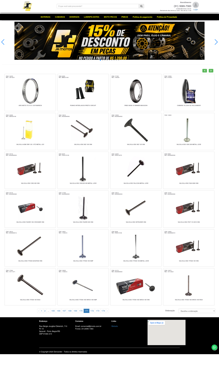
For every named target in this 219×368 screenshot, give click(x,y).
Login (196, 9)
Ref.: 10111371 (10, 272)
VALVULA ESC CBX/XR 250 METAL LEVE (83, 183)
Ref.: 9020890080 (11, 194)
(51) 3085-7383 (182, 6)
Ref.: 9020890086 (170, 194)
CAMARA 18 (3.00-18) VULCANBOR (189, 105)
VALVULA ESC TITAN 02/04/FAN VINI (30, 261)
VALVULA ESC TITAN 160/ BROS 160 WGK (189, 300)
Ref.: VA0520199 (11, 116)
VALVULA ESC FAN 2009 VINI (188, 183)
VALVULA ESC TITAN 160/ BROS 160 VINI (136, 300)
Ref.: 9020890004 (11, 155)
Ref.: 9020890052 (117, 194)
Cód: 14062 (168, 231)
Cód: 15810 (62, 115)
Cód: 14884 (168, 115)
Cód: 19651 (62, 231)
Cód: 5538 (115, 231)
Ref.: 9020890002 (117, 116)
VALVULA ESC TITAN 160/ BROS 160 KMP (83, 300)
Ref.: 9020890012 (11, 233)
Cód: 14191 (168, 193)
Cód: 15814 (9, 231)
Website (114, 326)
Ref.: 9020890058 (170, 155)
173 (97, 310)
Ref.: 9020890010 (170, 233)
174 (103, 310)
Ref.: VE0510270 (117, 155)
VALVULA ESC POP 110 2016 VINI (189, 222)
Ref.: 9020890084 (117, 272)
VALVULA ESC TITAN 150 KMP (83, 261)
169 (75, 310)
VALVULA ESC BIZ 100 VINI (83, 144)
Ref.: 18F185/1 (10, 77)
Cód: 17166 (62, 193)
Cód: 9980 (168, 154)
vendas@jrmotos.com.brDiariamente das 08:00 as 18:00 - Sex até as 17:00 (175, 9)
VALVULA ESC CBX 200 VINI (30, 183)
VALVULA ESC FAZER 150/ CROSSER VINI (30, 222)
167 (64, 310)
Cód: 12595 (9, 115)
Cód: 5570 (62, 154)
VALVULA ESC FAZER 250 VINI (83, 222)
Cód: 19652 (62, 270)
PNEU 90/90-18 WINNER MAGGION (135, 105)
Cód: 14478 (9, 76)
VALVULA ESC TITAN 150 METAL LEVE (136, 261)
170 (81, 310)
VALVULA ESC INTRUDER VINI (136, 222)
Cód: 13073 (168, 270)
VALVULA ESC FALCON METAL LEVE (136, 183)
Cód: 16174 (9, 193)
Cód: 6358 (62, 76)
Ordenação (170, 310)
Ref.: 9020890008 (64, 116)
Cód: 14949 (115, 115)
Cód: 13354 (115, 154)
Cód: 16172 (115, 270)
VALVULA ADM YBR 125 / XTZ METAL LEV (30, 144)
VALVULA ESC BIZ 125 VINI (136, 144)
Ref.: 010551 (168, 77)
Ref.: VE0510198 (117, 233)
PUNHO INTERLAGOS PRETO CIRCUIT (83, 105)
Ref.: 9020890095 (64, 194)
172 (92, 310)
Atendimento (185, 2)
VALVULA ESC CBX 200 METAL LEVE (189, 144)
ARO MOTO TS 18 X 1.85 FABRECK (30, 105)
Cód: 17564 (9, 270)
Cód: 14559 (168, 76)
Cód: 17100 (115, 76)
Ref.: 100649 (115, 77)
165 (53, 310)
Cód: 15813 (115, 193)
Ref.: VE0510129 (64, 155)
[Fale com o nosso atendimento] (214, 347)
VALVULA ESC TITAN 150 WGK (30, 300)
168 (69, 310)
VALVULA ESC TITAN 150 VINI (189, 261)
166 (58, 310)
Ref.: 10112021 (169, 272)
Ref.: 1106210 (63, 233)
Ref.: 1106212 (63, 272)
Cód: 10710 (9, 154)
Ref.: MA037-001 (64, 77)
